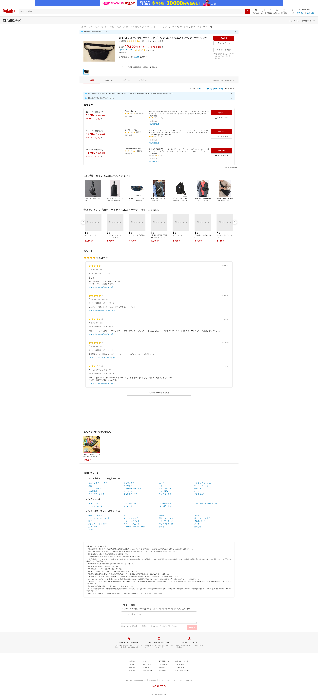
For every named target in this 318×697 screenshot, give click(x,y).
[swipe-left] (83, 222)
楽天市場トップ (86, 27)
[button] (263, 11)
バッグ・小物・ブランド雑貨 (104, 27)
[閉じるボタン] (236, 32)
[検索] (247, 11)
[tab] (91, 80)
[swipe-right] (235, 222)
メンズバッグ (127, 27)
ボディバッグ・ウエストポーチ (145, 27)
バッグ (118, 27)
